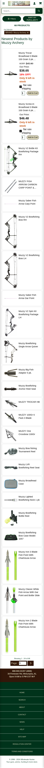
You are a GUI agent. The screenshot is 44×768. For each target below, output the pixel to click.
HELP (22, 729)
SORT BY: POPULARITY (32, 19)
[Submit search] (38, 11)
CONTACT (22, 715)
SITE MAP (22, 737)
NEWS (22, 722)
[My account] (34, 3)
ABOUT (22, 707)
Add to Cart (33, 93)
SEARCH (22, 700)
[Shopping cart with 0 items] (40, 3)
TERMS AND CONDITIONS (22, 751)
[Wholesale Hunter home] (19, 3)
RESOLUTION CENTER (22, 744)
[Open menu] (3, 3)
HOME (22, 692)
